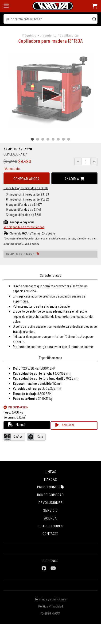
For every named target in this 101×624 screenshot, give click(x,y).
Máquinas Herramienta (39, 35)
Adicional (67, 425)
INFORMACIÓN (17, 407)
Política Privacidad (50, 606)
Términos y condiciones (50, 599)
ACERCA (50, 518)
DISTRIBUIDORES (50, 525)
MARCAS (50, 479)
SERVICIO (50, 510)
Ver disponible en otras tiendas (24, 227)
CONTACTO (51, 533)
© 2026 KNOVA (50, 613)
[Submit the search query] (94, 19)
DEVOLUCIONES (51, 502)
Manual (20, 424)
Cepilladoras (69, 35)
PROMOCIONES (49, 487)
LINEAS (50, 471)
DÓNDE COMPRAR (50, 494)
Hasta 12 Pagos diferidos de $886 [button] (26, 188)
